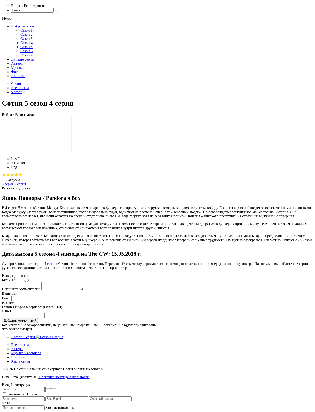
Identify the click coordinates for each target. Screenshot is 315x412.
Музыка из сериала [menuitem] (26, 353)
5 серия (20, 184)
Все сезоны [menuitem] (20, 345)
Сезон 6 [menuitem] (26, 51)
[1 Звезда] (4, 175)
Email (6, 298)
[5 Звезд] (20, 175)
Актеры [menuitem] (17, 63)
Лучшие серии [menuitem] (22, 59)
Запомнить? (16, 394)
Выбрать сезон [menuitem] (22, 26)
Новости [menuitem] (18, 76)
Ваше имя (9, 293)
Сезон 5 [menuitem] (26, 47)
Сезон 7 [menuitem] (26, 55)
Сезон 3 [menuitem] (26, 39)
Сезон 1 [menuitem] (26, 30)
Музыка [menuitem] (17, 68)
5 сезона (50, 264)
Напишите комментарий (21, 289)
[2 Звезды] (8, 175)
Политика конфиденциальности (64, 377)
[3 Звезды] (12, 175)
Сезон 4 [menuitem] (26, 43)
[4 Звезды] (16, 175)
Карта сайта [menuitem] (20, 361)
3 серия (7, 184)
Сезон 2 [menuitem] (26, 34)
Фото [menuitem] (15, 72)
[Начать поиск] (56, 11)
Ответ (6, 311)
